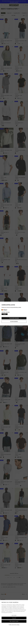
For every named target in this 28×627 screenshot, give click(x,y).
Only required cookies (14, 621)
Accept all (14, 618)
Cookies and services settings (14, 624)
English (4, 314)
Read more (14, 615)
